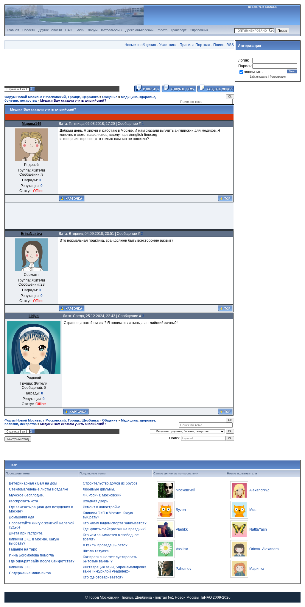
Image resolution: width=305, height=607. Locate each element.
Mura (253, 510)
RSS (230, 45)
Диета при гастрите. (26, 533)
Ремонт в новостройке (101, 507)
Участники (168, 45)
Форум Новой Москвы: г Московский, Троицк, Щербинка (51, 97)
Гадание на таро (23, 549)
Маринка (256, 569)
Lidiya (34, 316)
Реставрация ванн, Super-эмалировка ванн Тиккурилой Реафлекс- (115, 569)
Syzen (181, 510)
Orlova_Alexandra (264, 549)
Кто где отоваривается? (103, 577)
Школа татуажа (96, 551)
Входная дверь (95, 501)
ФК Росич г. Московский (102, 495)
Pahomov (183, 569)
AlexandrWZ (259, 490)
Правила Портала (195, 45)
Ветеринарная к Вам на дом (33, 483)
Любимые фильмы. (99, 489)
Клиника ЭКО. (20, 567)
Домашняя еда (21, 517)
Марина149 (31, 124)
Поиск (218, 45)
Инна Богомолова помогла (31, 555)
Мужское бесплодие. (26, 495)
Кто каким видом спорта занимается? (115, 523)
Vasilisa (182, 549)
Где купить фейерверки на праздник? (114, 529)
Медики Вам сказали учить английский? (73, 100)
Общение (109, 97)
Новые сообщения (140, 45)
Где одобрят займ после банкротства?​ (41, 561)
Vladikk (182, 529)
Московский (185, 490)
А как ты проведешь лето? (105, 545)
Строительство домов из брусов (110, 483)
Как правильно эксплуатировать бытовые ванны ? (110, 559)
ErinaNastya (31, 234)
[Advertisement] (119, 67)
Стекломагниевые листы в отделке (38, 489)
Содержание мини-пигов (30, 573)
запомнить (253, 72)
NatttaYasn (258, 529)
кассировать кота (23, 501)
